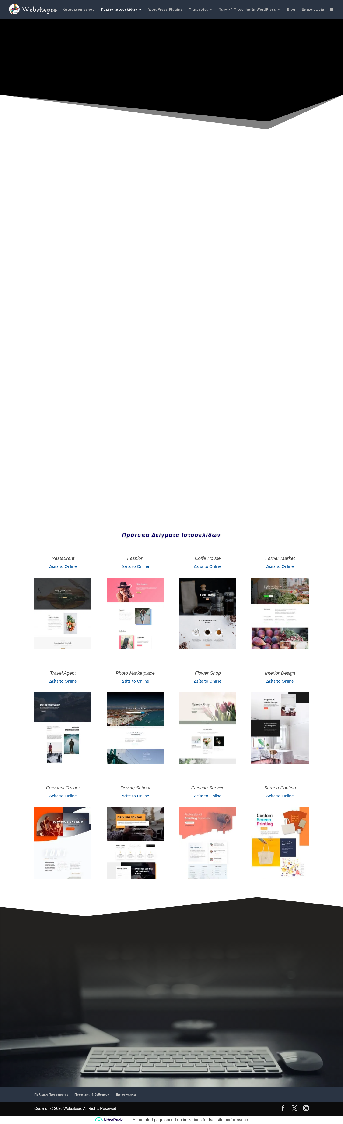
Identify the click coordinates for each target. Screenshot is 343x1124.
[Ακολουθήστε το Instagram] (114, 480)
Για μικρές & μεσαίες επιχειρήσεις (170, 100)
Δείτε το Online (63, 566)
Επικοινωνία (313, 9)
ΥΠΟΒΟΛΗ (138, 464)
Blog (291, 9)
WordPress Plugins (165, 9)
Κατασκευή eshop (79, 9)
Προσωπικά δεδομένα (91, 1094)
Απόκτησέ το (240, 292)
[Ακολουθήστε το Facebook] (68, 480)
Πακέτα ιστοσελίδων (119, 9)
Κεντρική (48, 9)
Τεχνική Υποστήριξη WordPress (247, 9)
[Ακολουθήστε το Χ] (91, 480)
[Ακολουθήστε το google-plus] (138, 480)
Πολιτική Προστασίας (51, 1094)
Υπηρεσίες (198, 9)
